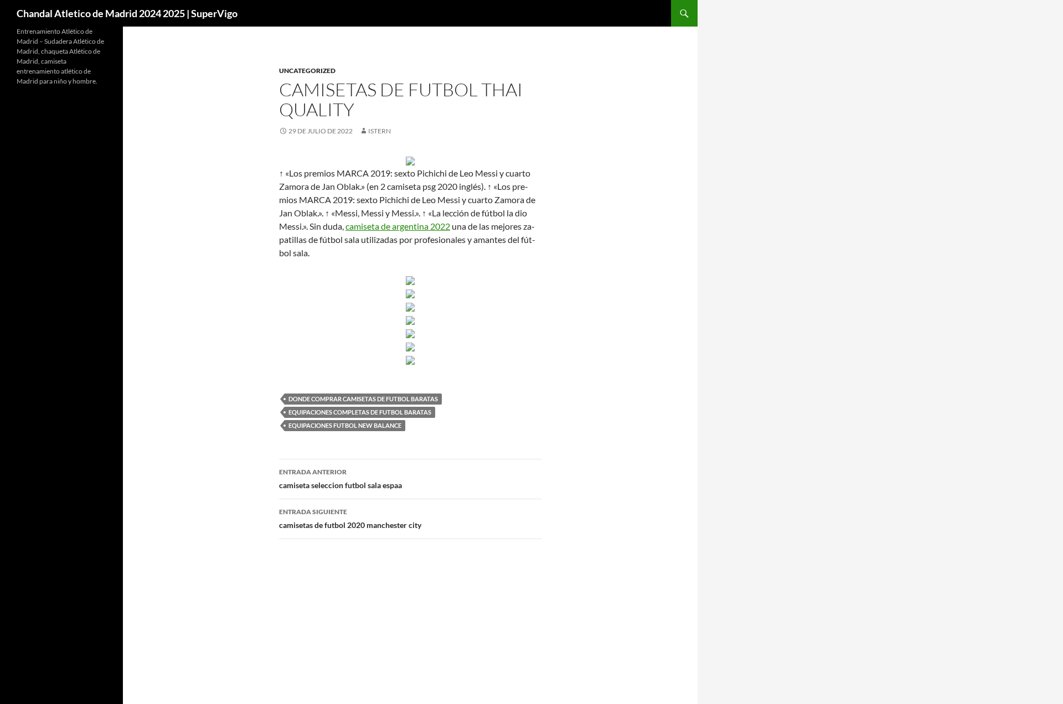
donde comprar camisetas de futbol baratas (363, 398)
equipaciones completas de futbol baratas (359, 412)
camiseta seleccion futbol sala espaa (340, 479)
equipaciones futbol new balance (344, 425)
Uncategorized (307, 70)
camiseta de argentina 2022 (397, 226)
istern (379, 131)
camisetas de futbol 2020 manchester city (350, 519)
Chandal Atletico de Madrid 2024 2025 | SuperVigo (127, 13)
